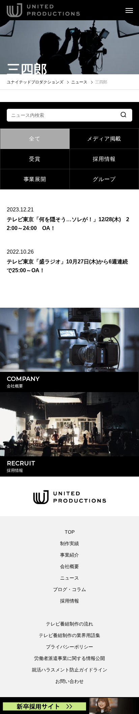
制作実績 (69, 543)
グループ (104, 179)
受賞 (34, 159)
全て (34, 139)
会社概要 (69, 566)
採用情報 (104, 159)
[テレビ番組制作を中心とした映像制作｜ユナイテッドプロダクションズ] (52, 10)
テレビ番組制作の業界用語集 (69, 635)
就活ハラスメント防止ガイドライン (69, 669)
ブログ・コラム (69, 589)
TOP (70, 532)
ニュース (69, 578)
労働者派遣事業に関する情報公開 (69, 658)
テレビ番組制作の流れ (69, 623)
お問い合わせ (69, 681)
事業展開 (35, 179)
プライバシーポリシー (69, 646)
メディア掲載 (104, 139)
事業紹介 (69, 555)
